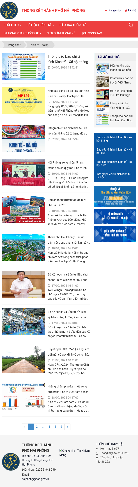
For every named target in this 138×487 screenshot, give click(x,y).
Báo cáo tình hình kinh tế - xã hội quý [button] (114, 151)
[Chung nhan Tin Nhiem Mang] (77, 453)
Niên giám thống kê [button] (61, 33)
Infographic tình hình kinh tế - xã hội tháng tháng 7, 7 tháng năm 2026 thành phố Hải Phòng (121, 106)
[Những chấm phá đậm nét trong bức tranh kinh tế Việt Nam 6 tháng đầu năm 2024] (23, 396)
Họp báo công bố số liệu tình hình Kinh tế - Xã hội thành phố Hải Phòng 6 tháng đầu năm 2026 (68, 96)
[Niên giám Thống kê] (115, 233)
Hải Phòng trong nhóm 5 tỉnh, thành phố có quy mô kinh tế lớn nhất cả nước (67, 168)
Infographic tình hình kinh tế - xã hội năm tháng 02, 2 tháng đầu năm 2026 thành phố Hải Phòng (67, 133)
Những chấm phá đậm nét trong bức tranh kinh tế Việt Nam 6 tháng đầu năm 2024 (69, 392)
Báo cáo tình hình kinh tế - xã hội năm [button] (114, 163)
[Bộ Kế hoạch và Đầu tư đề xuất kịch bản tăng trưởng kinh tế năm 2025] (23, 321)
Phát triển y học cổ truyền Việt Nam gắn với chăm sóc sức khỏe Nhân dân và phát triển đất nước (121, 80)
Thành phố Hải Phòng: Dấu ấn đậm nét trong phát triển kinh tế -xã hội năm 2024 (68, 242)
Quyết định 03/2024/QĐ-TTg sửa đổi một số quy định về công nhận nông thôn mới (69, 354)
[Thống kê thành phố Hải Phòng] (9, 10)
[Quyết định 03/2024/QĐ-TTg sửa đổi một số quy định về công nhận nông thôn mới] (23, 359)
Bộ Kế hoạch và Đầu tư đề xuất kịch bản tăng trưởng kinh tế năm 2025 (68, 317)
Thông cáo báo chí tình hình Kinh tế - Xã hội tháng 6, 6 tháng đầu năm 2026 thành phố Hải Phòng (121, 118)
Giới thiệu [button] (11, 25)
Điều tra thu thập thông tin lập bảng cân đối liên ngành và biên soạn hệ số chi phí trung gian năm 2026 (122, 68)
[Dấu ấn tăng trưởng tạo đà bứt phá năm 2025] (23, 209)
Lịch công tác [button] (91, 33)
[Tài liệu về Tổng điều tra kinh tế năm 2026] (115, 196)
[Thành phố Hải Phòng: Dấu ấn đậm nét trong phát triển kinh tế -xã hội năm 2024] (23, 247)
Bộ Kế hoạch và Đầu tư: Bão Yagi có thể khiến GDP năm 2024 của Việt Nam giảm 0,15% (68, 280)
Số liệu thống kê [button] (39, 25)
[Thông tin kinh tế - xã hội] (115, 216)
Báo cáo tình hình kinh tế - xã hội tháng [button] (114, 139)
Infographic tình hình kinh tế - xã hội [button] (114, 175)
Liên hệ (132, 10)
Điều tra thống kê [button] (73, 25)
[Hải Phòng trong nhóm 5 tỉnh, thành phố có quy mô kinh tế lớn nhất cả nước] (23, 172)
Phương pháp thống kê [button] (22, 33)
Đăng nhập (114, 10)
